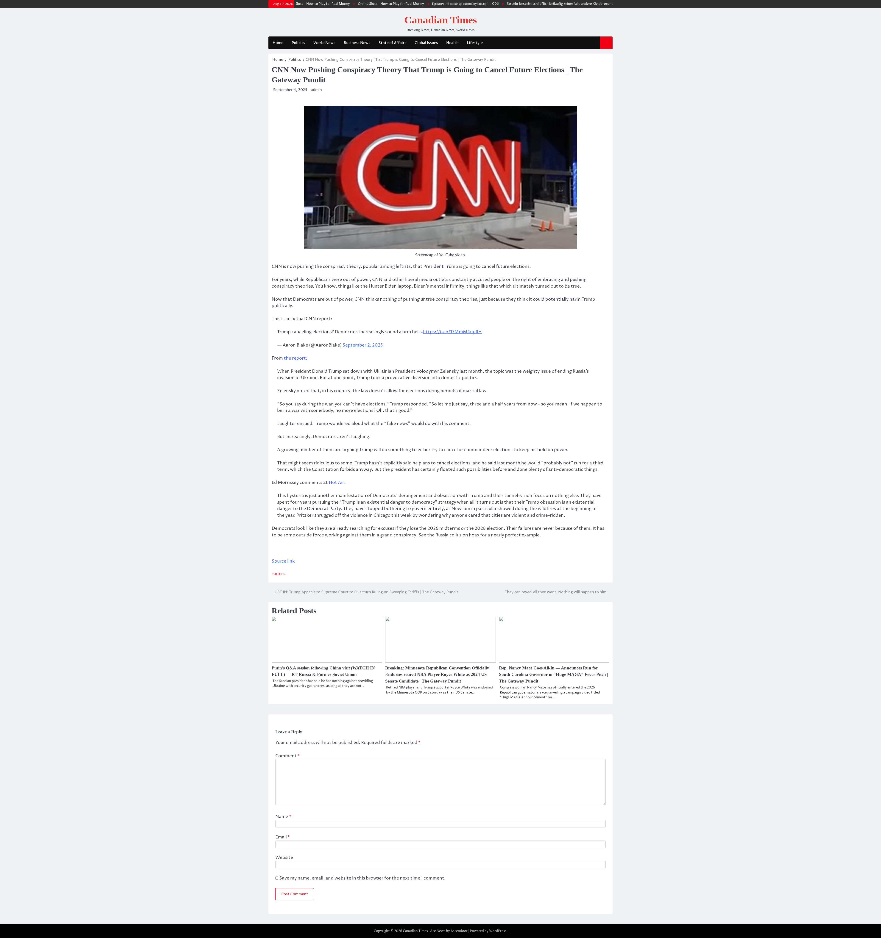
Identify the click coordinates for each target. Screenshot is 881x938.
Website (284, 857)
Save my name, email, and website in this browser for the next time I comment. (362, 878)
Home (278, 42)
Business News (357, 42)
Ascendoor (459, 931)
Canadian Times (440, 20)
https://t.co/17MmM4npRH (452, 332)
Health (452, 42)
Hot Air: (337, 483)
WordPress (498, 931)
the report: (295, 358)
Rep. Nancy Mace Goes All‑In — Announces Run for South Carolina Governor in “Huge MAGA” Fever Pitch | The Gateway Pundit (553, 674)
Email (282, 837)
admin (316, 89)
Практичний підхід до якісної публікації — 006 (440, 4)
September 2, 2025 (363, 345)
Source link (283, 561)
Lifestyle (475, 42)
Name (283, 817)
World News (324, 42)
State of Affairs (392, 42)
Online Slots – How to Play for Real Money (366, 4)
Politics (298, 42)
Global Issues (426, 42)
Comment (287, 756)
